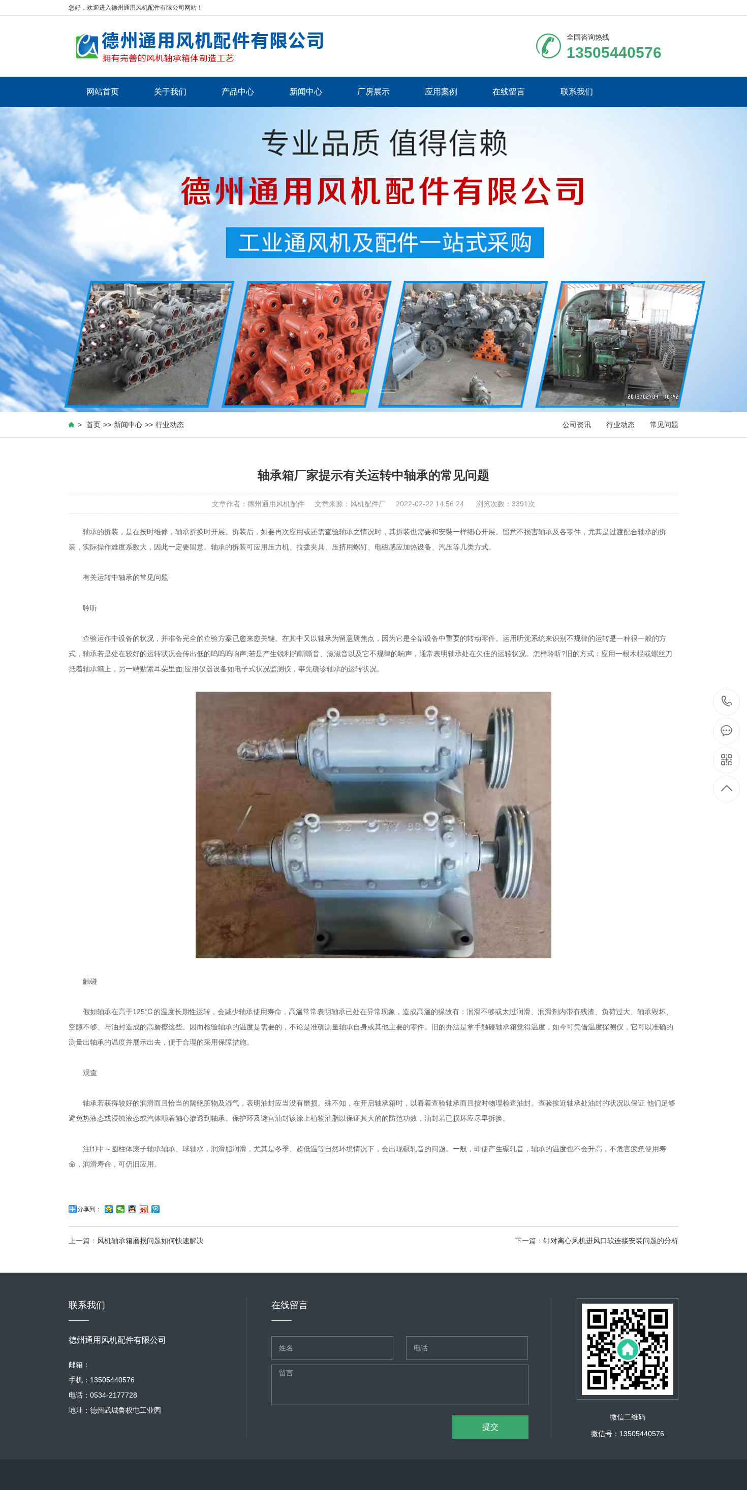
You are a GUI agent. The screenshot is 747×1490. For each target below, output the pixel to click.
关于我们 (170, 91)
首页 (93, 424)
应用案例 (441, 91)
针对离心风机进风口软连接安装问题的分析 (610, 1241)
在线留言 (508, 91)
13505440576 (726, 702)
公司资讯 (577, 424)
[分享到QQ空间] (109, 1209)
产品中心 (238, 91)
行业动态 (169, 424)
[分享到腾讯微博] (155, 1209)
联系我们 (577, 91)
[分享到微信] (120, 1209)
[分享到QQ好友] (132, 1209)
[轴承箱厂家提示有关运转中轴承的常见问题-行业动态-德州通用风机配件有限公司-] (199, 46)
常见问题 (664, 424)
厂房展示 (373, 91)
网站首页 (102, 91)
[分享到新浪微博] (144, 1209)
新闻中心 (306, 91)
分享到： (89, 1209)
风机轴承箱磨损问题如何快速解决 (150, 1241)
